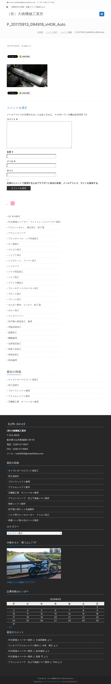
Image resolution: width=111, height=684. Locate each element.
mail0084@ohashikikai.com (24, 2)
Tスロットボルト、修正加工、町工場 (26, 227)
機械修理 (12, 338)
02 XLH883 (14, 216)
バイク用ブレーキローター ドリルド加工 (28, 514)
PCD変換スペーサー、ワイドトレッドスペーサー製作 (34, 221)
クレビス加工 (14, 249)
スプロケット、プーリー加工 (22, 260)
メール (11, 161)
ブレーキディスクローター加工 (23, 288)
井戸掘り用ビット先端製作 (21, 509)
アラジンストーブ (17, 233)
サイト (10, 170)
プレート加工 (14, 299)
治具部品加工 (14, 343)
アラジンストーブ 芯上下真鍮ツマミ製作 (28, 498)
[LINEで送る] (24, 56)
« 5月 (9, 627)
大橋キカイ (27, 46)
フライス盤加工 (15, 282)
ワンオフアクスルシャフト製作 (23, 645)
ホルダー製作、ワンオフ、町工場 (24, 304)
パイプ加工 (13, 277)
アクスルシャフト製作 (19, 396)
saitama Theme (57, 682)
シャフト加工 (51, 32)
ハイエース (13, 266)
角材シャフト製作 (17, 503)
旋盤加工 (12, 332)
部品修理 (12, 360)
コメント (12, 119)
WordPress (46, 682)
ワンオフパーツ (15, 315)
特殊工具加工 (14, 349)
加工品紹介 (13, 385)
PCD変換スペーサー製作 (20, 640)
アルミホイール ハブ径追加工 (23, 238)
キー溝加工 (13, 244)
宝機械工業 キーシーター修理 (23, 401)
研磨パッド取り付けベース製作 (23, 520)
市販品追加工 (14, 327)
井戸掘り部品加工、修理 (20, 321)
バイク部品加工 (15, 271)
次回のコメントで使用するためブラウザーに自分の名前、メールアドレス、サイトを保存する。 (53, 183)
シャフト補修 (66, 32)
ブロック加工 (14, 293)
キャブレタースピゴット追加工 (23, 379)
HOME (40, 32)
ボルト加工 (13, 310)
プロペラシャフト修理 (19, 390)
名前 (10, 152)
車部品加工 (13, 354)
